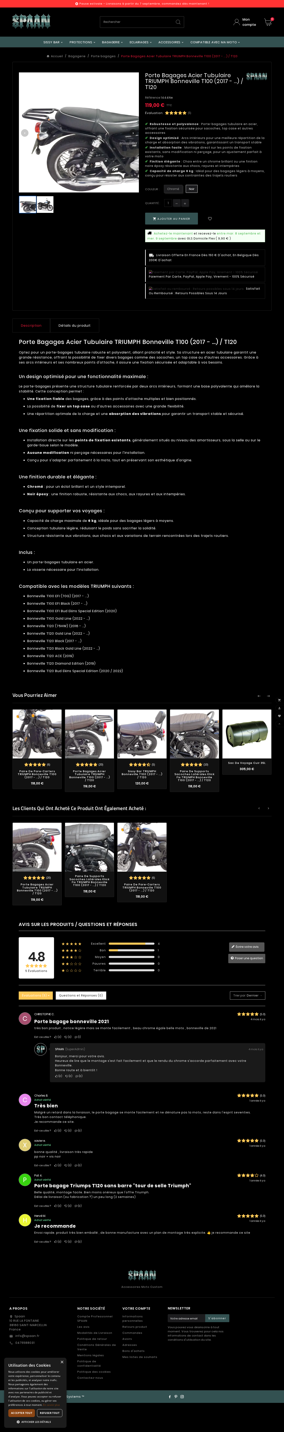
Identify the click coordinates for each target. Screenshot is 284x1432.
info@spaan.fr (27, 1336)
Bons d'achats (133, 1351)
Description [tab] (31, 325)
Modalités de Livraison (94, 1333)
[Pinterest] (176, 1396)
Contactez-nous (90, 1378)
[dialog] (35, 1393)
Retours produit (134, 1327)
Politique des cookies (94, 1372)
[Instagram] (182, 1396)
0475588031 (25, 1343)
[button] (35, 1422)
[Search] (178, 22)
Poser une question (248, 958)
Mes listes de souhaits (139, 1357)
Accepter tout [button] (21, 1413)
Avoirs (127, 1339)
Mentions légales (90, 1355)
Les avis (83, 1327)
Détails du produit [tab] (75, 325)
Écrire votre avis (247, 947)
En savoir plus (51, 1405)
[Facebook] (169, 1396)
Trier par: (239, 995)
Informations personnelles (132, 1318)
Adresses (129, 1345)
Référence (153, 98)
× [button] (61, 1362)
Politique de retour (92, 1339)
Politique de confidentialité (89, 1363)
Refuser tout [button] (49, 1413)
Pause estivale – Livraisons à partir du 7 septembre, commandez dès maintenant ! (144, 4)
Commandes (132, 1333)
